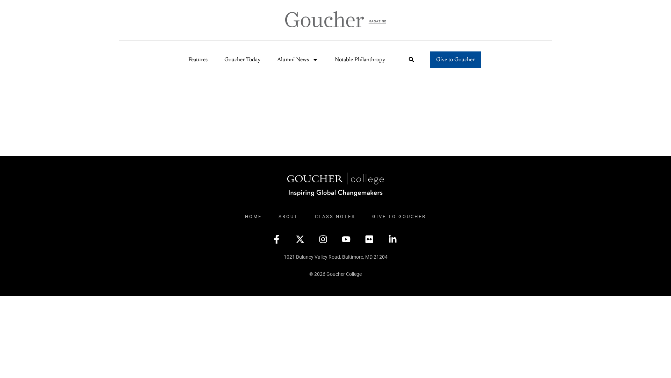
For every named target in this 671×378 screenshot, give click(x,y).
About (288, 216)
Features (198, 60)
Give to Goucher (399, 216)
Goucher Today (242, 60)
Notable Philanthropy (360, 60)
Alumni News (293, 60)
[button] (411, 59)
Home (253, 216)
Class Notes (335, 216)
